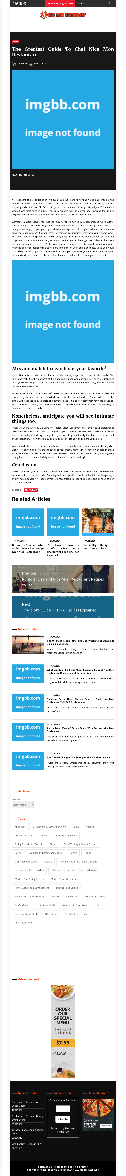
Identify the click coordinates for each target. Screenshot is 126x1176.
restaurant (31, 490)
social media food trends (75, 905)
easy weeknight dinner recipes (80, 844)
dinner (53, 844)
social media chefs (45, 905)
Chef (15, 41)
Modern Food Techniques (64, 878)
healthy (48, 861)
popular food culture (67, 887)
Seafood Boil (21, 905)
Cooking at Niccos (24, 835)
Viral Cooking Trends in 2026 (27, 1143)
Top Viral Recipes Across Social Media (28, 1103)
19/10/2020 (55, 695)
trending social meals (26, 913)
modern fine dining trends (29, 878)
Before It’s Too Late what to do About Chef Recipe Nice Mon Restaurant (28, 549)
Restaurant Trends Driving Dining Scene (28, 1117)
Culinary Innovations (66, 835)
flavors (73, 852)
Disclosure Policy (65, 1167)
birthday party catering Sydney (49, 826)
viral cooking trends (76, 913)
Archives (16, 799)
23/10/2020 (55, 753)
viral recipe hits (23, 922)
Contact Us (45, 1167)
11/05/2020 (90, 541)
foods (88, 852)
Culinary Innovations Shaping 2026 (28, 1131)
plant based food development (32, 887)
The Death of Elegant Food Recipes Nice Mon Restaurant (78, 757)
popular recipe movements (29, 896)
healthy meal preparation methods (78, 861)
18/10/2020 (55, 724)
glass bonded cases (26, 861)
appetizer (20, 826)
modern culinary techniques (83, 870)
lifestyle (55, 870)
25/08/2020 (55, 541)
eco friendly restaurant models (46, 852)
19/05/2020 (20, 541)
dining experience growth (29, 844)
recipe (55, 896)
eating (18, 852)
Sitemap (83, 1167)
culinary (45, 835)
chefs (76, 826)
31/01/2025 (55, 637)
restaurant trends (95, 896)
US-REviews (51, 913)
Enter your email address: (63, 1100)
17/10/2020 (55, 666)
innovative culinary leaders (29, 870)
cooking (90, 826)
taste (99, 905)
